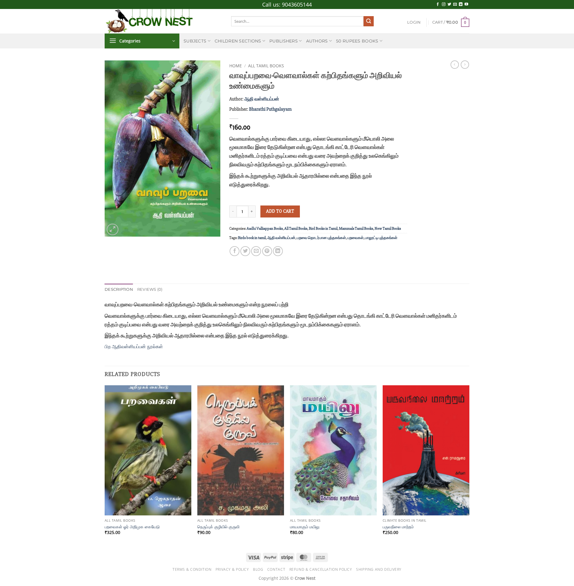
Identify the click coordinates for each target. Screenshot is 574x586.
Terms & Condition (191, 569)
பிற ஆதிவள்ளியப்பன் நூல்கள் (134, 346)
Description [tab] (119, 289)
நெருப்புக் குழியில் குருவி (218, 526)
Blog (258, 569)
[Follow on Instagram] (443, 4)
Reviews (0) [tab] (150, 289)
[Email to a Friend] (256, 251)
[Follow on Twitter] (449, 4)
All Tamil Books (266, 66)
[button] (414, 22)
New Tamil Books (388, 228)
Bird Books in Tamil (323, 228)
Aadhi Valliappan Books (265, 228)
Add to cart (280, 211)
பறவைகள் (355, 237)
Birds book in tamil (252, 237)
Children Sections (238, 41)
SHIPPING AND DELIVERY (379, 569)
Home (235, 66)
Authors (317, 41)
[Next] (469, 465)
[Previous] (104, 465)
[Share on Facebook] (234, 251)
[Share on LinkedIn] (278, 251)
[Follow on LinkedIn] (460, 4)
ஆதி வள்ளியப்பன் (261, 99)
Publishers (283, 41)
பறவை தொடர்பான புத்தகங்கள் (321, 237)
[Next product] (455, 64)
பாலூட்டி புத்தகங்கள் (381, 237)
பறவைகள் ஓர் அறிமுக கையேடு (132, 526)
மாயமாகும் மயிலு (304, 526)
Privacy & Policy (232, 569)
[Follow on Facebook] (437, 4)
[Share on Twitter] (245, 251)
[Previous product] (465, 64)
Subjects (195, 41)
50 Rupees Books (357, 41)
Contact (276, 569)
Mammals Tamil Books (356, 228)
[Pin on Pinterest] (267, 251)
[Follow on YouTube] (466, 4)
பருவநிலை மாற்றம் (398, 526)
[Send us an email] (455, 4)
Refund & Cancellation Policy (320, 569)
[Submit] (369, 21)
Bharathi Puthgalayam (270, 109)
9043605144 (297, 4)
